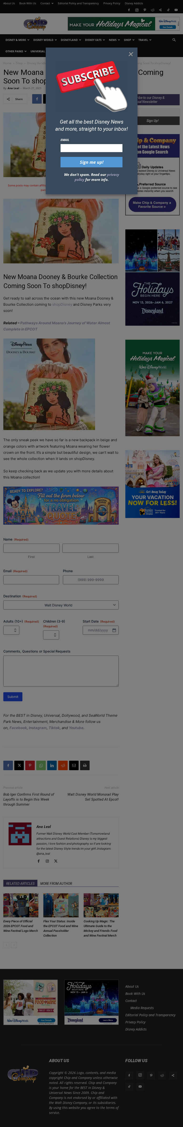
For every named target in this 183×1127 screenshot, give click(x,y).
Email (65, 140)
